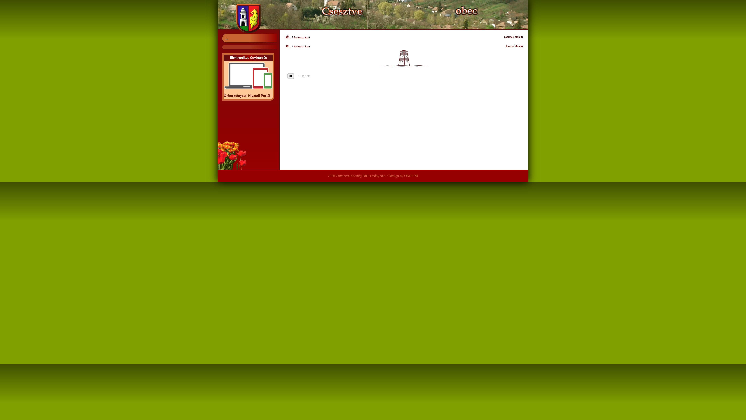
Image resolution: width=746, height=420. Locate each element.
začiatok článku (513, 36)
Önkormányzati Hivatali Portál (247, 95)
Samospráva (301, 37)
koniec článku (514, 46)
